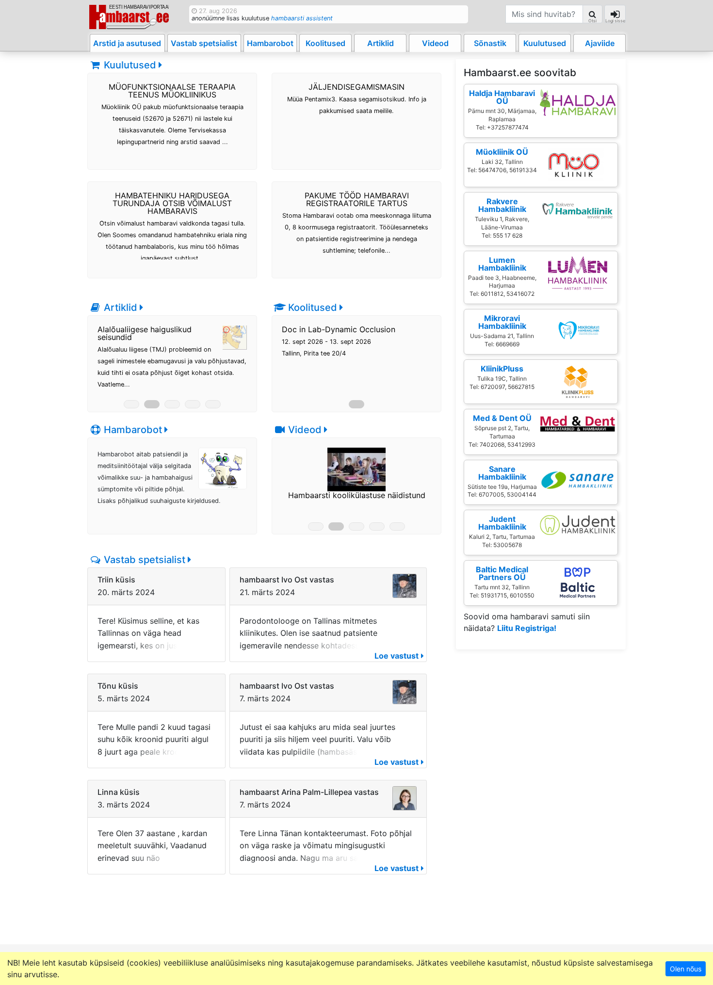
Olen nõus (685, 969)
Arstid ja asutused (127, 43)
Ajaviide (600, 43)
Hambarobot (270, 43)
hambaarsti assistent (302, 18)
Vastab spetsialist (204, 43)
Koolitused (325, 43)
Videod (435, 43)
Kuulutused (544, 43)
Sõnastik (490, 43)
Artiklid (380, 43)
